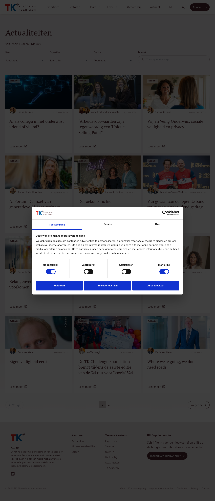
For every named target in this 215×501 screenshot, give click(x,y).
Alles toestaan (155, 285)
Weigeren (59, 285)
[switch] (88, 271)
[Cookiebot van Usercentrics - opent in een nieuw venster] (164, 213)
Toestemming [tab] (57, 224)
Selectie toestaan (107, 285)
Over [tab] (158, 224)
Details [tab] (107, 224)
